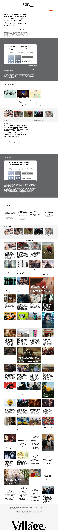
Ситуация (44, 425)
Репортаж (6, 251)
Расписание (18, 390)
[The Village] (29, 5)
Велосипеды (31, 373)
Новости (7, 123)
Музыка (44, 495)
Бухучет (18, 268)
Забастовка (18, 338)
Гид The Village (19, 251)
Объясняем (18, 460)
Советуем (31, 303)
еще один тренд (45, 390)
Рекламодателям (13, 508)
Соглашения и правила (38, 507)
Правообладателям (25, 507)
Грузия (18, 373)
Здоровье (31, 251)
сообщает (5, 30)
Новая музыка (44, 303)
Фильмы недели (19, 303)
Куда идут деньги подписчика (32, 65)
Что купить (31, 268)
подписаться (27, 57)
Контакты (31, 507)
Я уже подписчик (8, 41)
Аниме (18, 425)
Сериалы (6, 268)
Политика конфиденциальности (15, 507)
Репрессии (6, 390)
